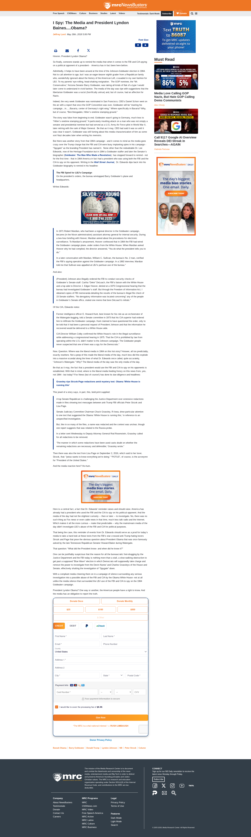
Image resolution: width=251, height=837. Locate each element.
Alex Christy (159, 105)
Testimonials (143, 13)
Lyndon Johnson (109, 748)
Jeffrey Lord (59, 34)
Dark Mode (154, 13)
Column (142, 748)
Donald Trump (92, 748)
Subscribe (167, 13)
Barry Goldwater (76, 748)
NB (120, 748)
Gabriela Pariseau (162, 149)
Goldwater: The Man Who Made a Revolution (88, 155)
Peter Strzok (130, 748)
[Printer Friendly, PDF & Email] (67, 51)
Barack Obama (59, 748)
